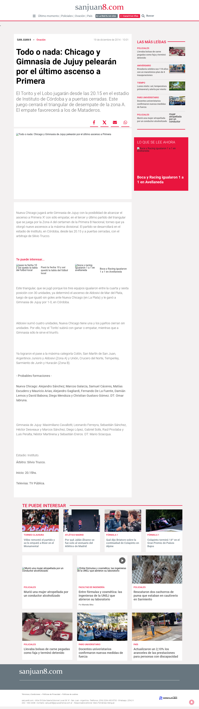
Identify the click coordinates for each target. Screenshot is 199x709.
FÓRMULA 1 (112, 535)
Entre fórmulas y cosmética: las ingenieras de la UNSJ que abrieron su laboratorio (100, 595)
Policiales (67, 16)
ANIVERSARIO (144, 65)
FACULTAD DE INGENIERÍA (91, 587)
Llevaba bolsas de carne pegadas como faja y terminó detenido (151, 54)
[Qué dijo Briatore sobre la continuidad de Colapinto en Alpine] (123, 530)
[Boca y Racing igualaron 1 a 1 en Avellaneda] (86, 270)
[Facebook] (94, 122)
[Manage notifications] (191, 702)
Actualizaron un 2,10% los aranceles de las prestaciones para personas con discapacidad (156, 652)
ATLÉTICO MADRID (74, 535)
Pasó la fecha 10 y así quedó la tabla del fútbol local (54, 270)
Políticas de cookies (70, 694)
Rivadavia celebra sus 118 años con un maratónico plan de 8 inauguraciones (152, 72)
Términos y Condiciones (31, 694)
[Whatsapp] (125, 122)
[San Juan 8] (40, 675)
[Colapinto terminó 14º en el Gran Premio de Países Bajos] (164, 530)
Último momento (48, 16)
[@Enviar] (114, 122)
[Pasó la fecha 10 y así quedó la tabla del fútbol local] (27, 270)
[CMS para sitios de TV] (159, 698)
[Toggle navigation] (34, 16)
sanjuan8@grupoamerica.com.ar (58, 703)
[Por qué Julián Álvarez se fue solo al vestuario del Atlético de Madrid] (81, 530)
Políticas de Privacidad (51, 694)
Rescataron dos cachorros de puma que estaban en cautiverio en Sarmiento (156, 595)
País (89, 16)
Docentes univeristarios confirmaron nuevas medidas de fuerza (151, 104)
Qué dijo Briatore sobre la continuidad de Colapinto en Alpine (122, 543)
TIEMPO (141, 82)
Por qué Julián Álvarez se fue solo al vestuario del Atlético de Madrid (79, 543)
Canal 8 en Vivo (130, 16)
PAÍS (136, 644)
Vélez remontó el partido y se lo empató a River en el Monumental (39, 543)
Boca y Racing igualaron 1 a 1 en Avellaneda (113, 270)
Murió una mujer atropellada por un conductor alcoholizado (46, 593)
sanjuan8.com (28, 700)
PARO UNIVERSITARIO (148, 97)
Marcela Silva (87, 605)
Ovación (80, 16)
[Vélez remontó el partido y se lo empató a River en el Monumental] (40, 530)
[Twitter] (104, 122)
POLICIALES (143, 48)
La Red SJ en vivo (107, 16)
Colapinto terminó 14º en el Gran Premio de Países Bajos (163, 543)
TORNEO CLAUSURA (34, 535)
